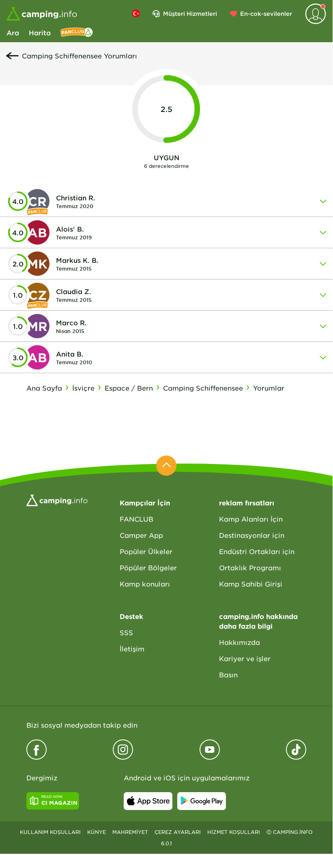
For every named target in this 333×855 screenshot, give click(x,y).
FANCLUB (136, 519)
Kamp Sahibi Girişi (250, 584)
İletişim (132, 648)
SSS (126, 632)
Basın (228, 674)
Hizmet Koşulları (233, 832)
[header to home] (41, 14)
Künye (96, 832)
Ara (12, 32)
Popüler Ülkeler (146, 551)
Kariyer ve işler (245, 658)
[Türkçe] (136, 13)
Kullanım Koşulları (50, 832)
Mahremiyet (130, 832)
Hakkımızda (239, 642)
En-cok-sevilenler (266, 13)
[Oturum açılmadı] (315, 13)
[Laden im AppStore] (148, 801)
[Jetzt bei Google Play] (201, 801)
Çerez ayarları (178, 832)
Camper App (141, 535)
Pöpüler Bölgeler (148, 567)
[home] (57, 499)
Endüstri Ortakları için (256, 551)
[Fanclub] (76, 32)
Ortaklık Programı (250, 567)
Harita (40, 32)
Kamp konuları (145, 584)
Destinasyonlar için (251, 535)
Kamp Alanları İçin (251, 519)
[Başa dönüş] (166, 465)
